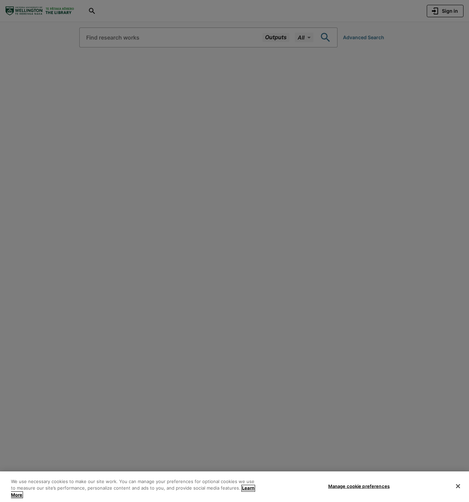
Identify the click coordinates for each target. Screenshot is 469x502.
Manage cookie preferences (359, 486)
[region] (234, 486)
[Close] (458, 486)
